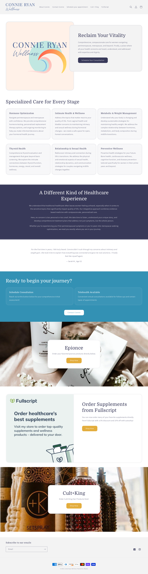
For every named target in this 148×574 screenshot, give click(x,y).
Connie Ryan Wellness (71, 568)
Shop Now (74, 360)
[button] (130, 7)
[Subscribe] (44, 549)
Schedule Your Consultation (93, 60)
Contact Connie (74, 312)
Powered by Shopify (82, 568)
